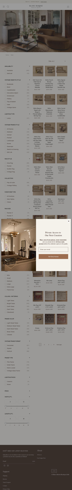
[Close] (68, 221)
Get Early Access (53, 256)
